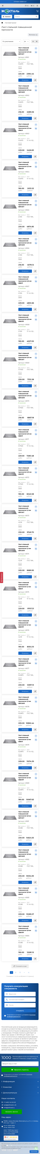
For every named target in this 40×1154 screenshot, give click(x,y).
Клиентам (7, 1087)
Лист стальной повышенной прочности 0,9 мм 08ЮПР (24, 471)
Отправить (20, 1011)
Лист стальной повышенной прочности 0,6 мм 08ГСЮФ (24, 242)
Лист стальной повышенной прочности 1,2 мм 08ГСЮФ (24, 547)
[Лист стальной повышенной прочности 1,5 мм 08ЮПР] (10, 779)
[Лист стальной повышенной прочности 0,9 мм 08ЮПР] (10, 474)
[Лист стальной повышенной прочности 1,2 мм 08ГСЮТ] (10, 512)
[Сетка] (33, 41)
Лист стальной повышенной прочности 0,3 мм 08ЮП (24, 127)
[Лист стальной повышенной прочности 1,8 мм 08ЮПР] (10, 932)
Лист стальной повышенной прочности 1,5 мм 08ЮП (24, 738)
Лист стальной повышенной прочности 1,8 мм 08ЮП (24, 891)
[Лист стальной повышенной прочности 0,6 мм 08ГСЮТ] (10, 206)
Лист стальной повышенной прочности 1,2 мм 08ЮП (24, 586)
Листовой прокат (10, 23)
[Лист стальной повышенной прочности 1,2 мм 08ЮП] (10, 588)
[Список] (37, 41)
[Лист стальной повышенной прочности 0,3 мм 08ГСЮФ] (10, 91)
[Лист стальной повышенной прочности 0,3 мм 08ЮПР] (10, 168)
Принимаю (34, 1151)
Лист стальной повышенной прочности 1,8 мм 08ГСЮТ (24, 815)
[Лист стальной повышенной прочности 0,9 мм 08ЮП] (10, 435)
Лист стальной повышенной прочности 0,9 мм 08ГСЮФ (24, 395)
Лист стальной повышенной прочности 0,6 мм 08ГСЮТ (24, 204)
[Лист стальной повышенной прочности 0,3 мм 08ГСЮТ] (10, 53)
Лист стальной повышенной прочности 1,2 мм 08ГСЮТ (24, 509)
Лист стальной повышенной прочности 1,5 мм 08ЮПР (24, 777)
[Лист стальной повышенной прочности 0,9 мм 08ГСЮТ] (10, 359)
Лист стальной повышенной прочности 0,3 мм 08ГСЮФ (24, 89)
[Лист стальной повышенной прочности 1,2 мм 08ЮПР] (10, 626)
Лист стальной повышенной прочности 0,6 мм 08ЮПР (24, 318)
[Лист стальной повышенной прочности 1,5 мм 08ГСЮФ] (10, 703)
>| (28, 972)
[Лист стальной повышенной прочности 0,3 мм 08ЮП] (10, 130)
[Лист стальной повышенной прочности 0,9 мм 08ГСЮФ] (10, 397)
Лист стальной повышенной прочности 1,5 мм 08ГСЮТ (24, 662)
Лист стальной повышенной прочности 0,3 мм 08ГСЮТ (24, 51)
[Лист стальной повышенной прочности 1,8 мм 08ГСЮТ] (10, 817)
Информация (9, 1081)
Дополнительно (10, 1093)
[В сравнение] (35, 52)
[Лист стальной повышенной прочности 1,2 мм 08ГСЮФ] (10, 550)
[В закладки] (35, 48)
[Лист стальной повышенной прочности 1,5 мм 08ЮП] (10, 741)
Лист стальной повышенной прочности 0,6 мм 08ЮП (24, 280)
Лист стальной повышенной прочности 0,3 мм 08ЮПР (24, 165)
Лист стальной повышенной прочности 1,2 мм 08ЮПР (24, 624)
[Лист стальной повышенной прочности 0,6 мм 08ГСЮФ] (10, 244)
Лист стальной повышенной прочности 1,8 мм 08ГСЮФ (24, 853)
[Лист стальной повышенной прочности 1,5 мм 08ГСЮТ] (10, 665)
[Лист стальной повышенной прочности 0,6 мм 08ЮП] (10, 282)
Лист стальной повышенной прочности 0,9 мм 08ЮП (24, 433)
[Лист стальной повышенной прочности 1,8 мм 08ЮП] (10, 894)
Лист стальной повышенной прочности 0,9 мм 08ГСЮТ (24, 356)
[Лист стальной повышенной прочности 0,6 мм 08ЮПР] (10, 321)
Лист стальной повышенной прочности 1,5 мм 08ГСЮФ (24, 700)
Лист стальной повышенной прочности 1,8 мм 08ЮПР (24, 929)
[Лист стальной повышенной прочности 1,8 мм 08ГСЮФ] (10, 856)
